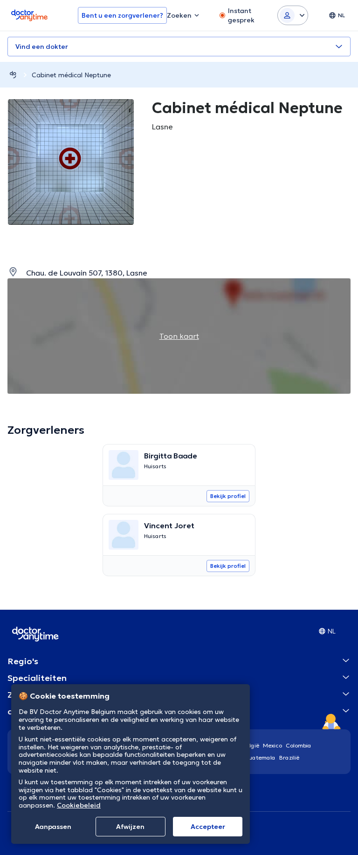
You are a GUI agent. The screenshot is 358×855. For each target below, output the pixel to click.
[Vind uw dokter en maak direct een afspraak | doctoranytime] (13, 74)
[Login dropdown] (292, 15)
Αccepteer (208, 826)
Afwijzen (130, 826)
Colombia (298, 745)
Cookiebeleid (79, 805)
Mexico (272, 745)
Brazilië (289, 757)
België (250, 745)
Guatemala (260, 757)
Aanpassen (53, 826)
